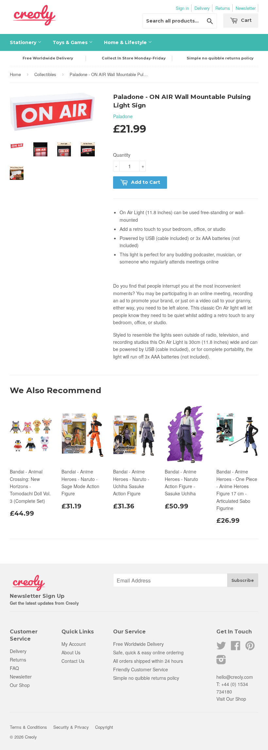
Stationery (24, 42)
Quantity (121, 155)
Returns (222, 8)
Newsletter (246, 8)
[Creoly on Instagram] (221, 661)
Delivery (202, 8)
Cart (246, 20)
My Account (73, 644)
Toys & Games (71, 42)
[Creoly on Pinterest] (250, 647)
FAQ (14, 668)
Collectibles (45, 74)
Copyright (104, 727)
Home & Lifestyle (126, 42)
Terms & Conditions (28, 727)
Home (15, 74)
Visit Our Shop (231, 698)
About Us (70, 652)
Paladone (123, 116)
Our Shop (20, 685)
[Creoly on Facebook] (236, 647)
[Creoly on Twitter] (221, 647)
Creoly (31, 737)
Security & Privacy (71, 727)
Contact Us (72, 661)
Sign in (182, 8)
